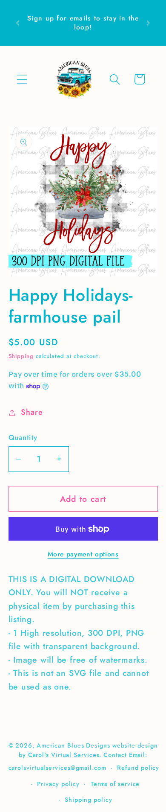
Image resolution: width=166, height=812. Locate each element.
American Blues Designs (73, 745)
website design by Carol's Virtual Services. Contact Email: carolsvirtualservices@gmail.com (83, 756)
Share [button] (32, 412)
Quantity (23, 437)
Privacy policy (58, 784)
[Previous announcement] (18, 23)
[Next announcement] (148, 23)
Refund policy (138, 767)
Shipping (21, 356)
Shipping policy (88, 799)
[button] (22, 79)
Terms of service (115, 784)
